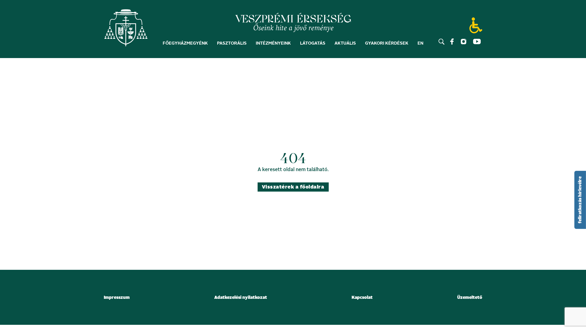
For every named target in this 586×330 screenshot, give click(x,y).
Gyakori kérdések (386, 43)
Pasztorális (232, 43)
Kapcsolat (362, 297)
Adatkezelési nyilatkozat (240, 297)
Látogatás (312, 43)
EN (420, 43)
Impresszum (117, 297)
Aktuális (345, 43)
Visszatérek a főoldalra (293, 187)
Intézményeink (273, 43)
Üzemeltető (469, 297)
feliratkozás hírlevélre (580, 199)
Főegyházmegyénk (185, 43)
